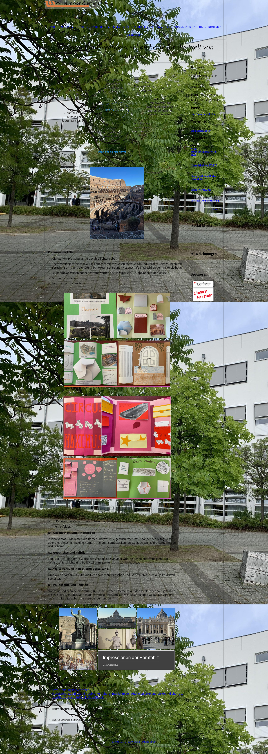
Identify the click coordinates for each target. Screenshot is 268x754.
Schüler (140, 27)
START (51, 27)
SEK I (115, 27)
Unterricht (99, 27)
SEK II (126, 27)
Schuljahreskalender (200, 130)
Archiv (199, 27)
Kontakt (214, 27)
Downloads (182, 27)
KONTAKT (134, 741)
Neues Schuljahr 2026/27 (204, 165)
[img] (125, 11)
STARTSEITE (119, 741)
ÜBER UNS (64, 27)
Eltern (155, 27)
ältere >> (217, 209)
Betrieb (81, 27)
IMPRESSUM (149, 741)
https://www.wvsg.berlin (203, 114)
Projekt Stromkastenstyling (205, 200)
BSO (167, 27)
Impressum (134, 34)
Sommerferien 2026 (201, 189)
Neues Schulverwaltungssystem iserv (204, 152)
